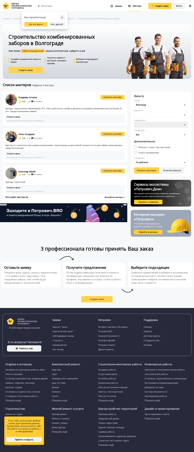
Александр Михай (26, 171)
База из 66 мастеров (63, 331)
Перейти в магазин (148, 232)
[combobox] (161, 105)
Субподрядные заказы (63, 336)
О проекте (58, 340)
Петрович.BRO (105, 331)
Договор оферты (152, 336)
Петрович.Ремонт (106, 345)
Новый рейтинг (60, 345)
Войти (179, 6)
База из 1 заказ (60, 327)
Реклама (148, 345)
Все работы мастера (114, 197)
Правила (148, 331)
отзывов (38, 101)
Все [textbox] (137, 134)
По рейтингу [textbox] (142, 162)
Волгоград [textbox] (141, 104)
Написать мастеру (112, 97)
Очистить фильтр (172, 170)
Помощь (148, 327)
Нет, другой (57, 24)
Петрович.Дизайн (106, 340)
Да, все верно (36, 24)
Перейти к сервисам (148, 202)
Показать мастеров (146, 170)
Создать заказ (26, 70)
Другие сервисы (105, 349)
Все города (58, 349)
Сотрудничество (152, 340)
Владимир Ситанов (27, 97)
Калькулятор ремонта (109, 336)
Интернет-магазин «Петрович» (113, 327)
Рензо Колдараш (26, 134)
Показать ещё (13, 400)
